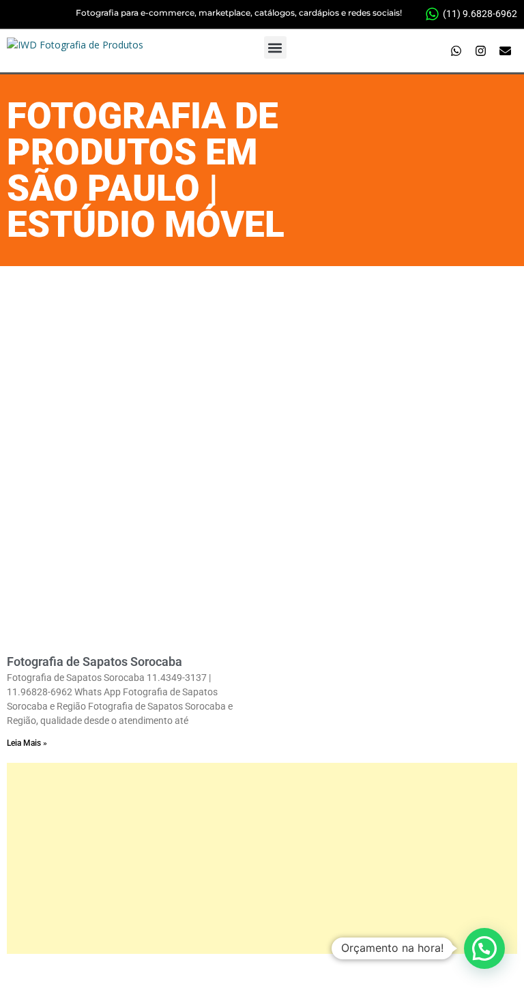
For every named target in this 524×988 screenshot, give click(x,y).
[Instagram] (481, 51)
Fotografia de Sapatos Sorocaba (94, 661)
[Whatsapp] (456, 51)
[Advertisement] (262, 368)
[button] (275, 47)
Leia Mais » (27, 743)
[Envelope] (505, 51)
